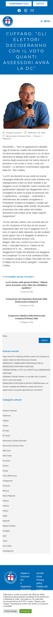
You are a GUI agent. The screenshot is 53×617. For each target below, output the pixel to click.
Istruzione (6, 486)
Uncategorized (8, 551)
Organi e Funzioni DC (24, 576)
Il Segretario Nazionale (25, 586)
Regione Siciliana (9, 526)
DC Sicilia (6, 436)
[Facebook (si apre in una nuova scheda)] (20, 10)
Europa (5, 471)
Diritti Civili (7, 451)
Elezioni (37, 136)
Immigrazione (8, 481)
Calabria (6, 421)
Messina (6, 491)
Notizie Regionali (9, 496)
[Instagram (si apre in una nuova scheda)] (26, 10)
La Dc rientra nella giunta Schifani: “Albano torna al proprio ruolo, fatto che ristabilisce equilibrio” (27, 285)
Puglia (5, 516)
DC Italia (6, 431)
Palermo (6, 501)
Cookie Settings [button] (11, 611)
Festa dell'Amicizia (10, 476)
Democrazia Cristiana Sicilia (18, 136)
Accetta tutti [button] (25, 611)
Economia (6, 461)
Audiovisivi (7, 416)
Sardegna (6, 531)
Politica (5, 511)
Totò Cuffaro (7, 546)
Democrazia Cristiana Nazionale (14, 441)
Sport (5, 536)
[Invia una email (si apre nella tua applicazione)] (32, 10)
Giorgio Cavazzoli (14, 133)
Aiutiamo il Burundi (10, 411)
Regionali (7, 139)
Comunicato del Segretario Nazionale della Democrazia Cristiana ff (26, 300)
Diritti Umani (7, 456)
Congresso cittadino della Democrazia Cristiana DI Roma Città (26, 317)
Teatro (5, 541)
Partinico (6, 506)
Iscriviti (39, 573)
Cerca (5, 336)
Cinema (5, 426)
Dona (39, 576)
